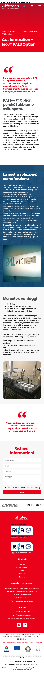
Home (4, 31)
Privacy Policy (25, 642)
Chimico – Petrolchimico (22, 595)
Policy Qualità (6, 642)
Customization (14, 31)
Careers (22, 574)
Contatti (22, 577)
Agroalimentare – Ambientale (22, 601)
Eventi (22, 570)
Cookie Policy (33, 642)
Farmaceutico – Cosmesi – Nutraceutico (22, 591)
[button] (40, 6)
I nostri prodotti (22, 567)
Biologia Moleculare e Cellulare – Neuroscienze (22, 588)
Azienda (22, 564)
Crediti (40, 642)
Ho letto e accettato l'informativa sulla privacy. (23, 487)
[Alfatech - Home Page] (10, 6)
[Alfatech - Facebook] (19, 625)
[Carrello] (31, 6)
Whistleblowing (15, 642)
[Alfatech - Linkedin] (25, 625)
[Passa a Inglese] (24, 6)
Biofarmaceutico (22, 598)
